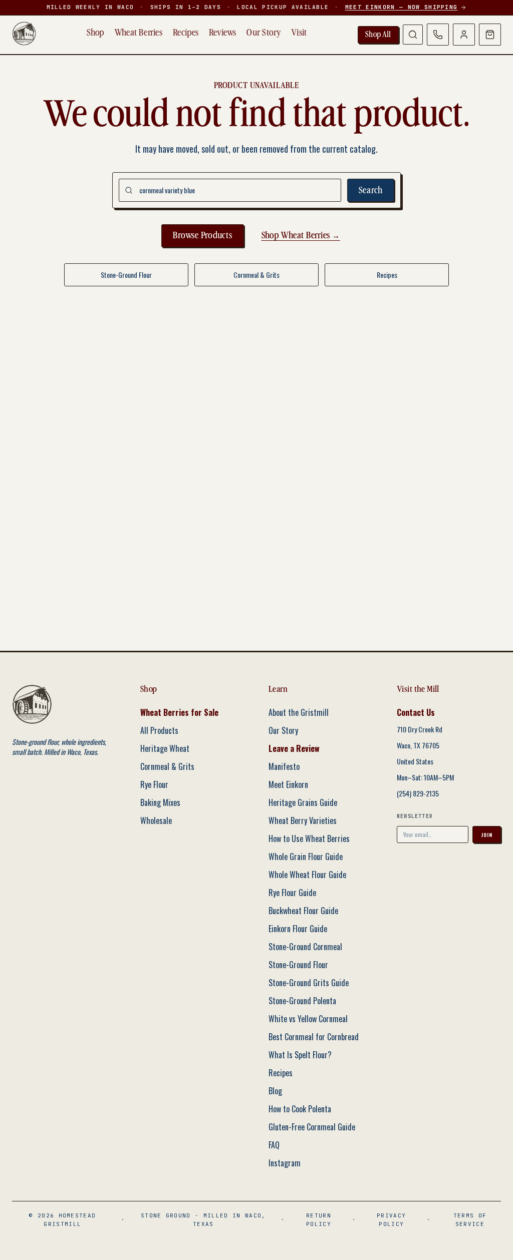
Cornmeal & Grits (256, 274)
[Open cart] (490, 35)
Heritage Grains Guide (303, 802)
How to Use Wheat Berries (309, 838)
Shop (95, 33)
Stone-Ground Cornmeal (305, 947)
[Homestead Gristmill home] (24, 34)
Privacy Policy (391, 1219)
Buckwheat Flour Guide (303, 911)
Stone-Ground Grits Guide (309, 983)
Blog (275, 1091)
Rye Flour (154, 784)
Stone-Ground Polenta (302, 1001)
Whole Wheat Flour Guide (307, 875)
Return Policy (318, 1219)
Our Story (263, 33)
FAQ (274, 1145)
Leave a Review (294, 748)
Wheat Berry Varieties (303, 820)
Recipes (186, 33)
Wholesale (156, 820)
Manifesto (284, 766)
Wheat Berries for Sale (179, 712)
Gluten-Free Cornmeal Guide (312, 1127)
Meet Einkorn (288, 784)
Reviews (222, 33)
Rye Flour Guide (292, 893)
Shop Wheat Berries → (301, 235)
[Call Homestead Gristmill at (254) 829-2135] (438, 35)
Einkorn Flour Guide (298, 929)
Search (371, 190)
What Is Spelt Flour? (300, 1055)
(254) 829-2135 (418, 793)
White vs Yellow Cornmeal (308, 1019)
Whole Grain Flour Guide (306, 857)
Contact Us (416, 712)
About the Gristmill (299, 712)
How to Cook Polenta (300, 1109)
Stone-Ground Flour (126, 274)
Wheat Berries (138, 33)
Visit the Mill (418, 689)
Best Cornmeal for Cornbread (314, 1037)
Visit (299, 33)
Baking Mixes (160, 802)
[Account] (464, 35)
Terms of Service (470, 1219)
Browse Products (202, 235)
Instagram (285, 1163)
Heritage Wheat (164, 748)
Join (486, 834)
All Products (159, 730)
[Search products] (413, 35)
